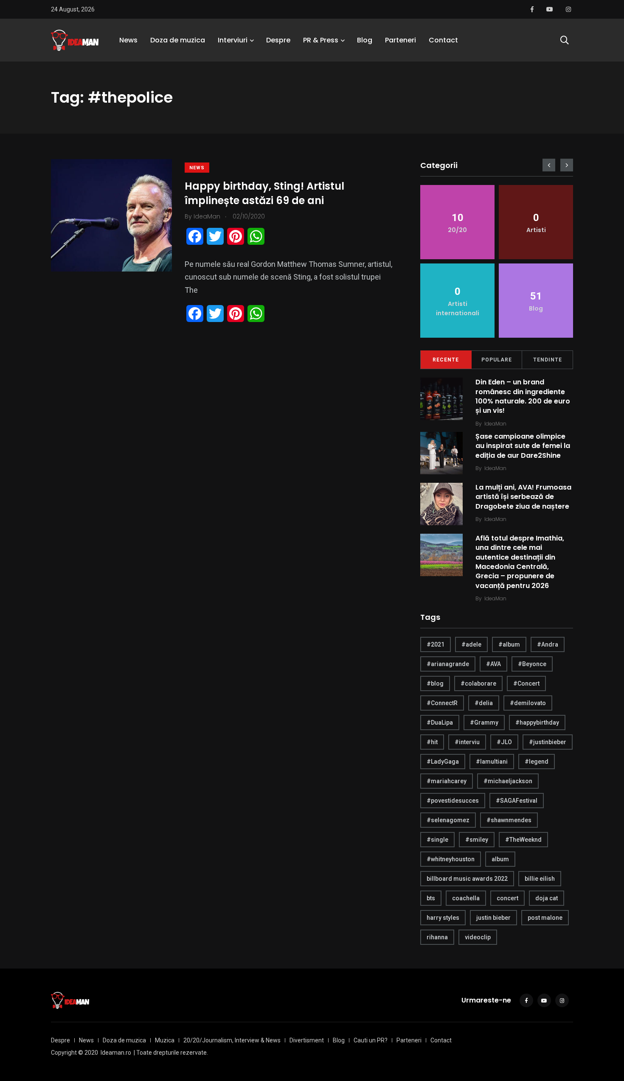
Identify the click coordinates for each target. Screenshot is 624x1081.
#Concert (526, 683)
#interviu (467, 742)
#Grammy (484, 722)
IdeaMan (495, 423)
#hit (432, 742)
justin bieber (493, 917)
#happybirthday (537, 722)
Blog (364, 40)
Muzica (164, 1040)
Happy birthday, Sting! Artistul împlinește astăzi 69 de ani (264, 193)
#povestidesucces (453, 800)
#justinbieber (547, 742)
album (500, 859)
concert (507, 898)
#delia (484, 703)
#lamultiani (492, 761)
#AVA (493, 664)
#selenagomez (448, 820)
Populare (496, 360)
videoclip (478, 937)
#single (437, 839)
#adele (471, 644)
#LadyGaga (443, 761)
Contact (443, 40)
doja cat (546, 898)
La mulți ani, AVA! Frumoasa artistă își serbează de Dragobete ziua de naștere (523, 496)
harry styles (443, 917)
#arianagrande (448, 664)
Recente (446, 360)
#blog (435, 683)
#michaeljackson (507, 781)
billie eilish (540, 878)
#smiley (476, 839)
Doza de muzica (177, 40)
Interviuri (232, 40)
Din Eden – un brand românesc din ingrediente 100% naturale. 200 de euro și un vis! (522, 396)
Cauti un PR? (371, 1040)
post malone (545, 917)
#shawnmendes (508, 820)
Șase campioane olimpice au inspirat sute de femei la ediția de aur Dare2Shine (522, 445)
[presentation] (548, 165)
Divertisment (307, 1040)
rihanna (437, 937)
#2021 (435, 644)
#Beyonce (532, 664)
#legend (536, 761)
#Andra (547, 644)
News (128, 40)
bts (431, 898)
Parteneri (400, 40)
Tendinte (547, 360)
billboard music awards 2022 (467, 878)
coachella (466, 898)
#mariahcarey (447, 781)
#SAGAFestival (516, 800)
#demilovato (528, 703)
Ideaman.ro (116, 1052)
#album (509, 644)
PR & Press (320, 40)
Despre (278, 40)
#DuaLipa (440, 722)
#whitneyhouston (451, 859)
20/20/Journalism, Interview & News (232, 1040)
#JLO (504, 742)
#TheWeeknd (523, 839)
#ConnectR (442, 703)
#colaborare (478, 683)
